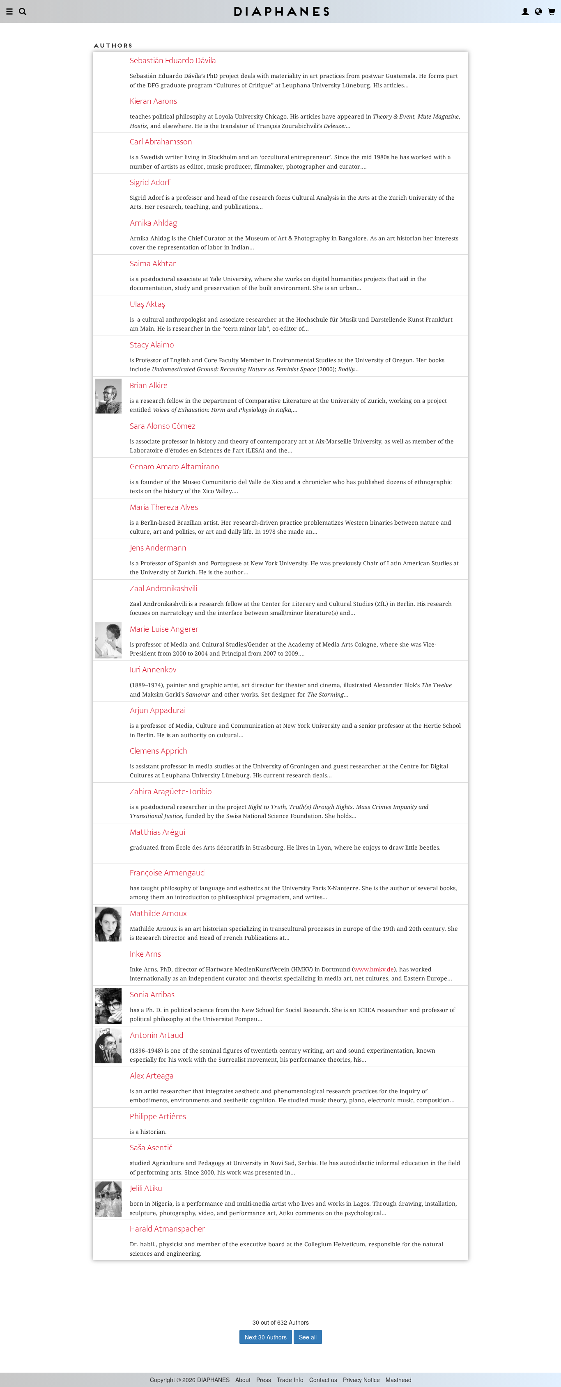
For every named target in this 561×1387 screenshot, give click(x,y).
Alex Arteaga (152, 1076)
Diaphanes (280, 11)
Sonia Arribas (152, 994)
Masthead (399, 1380)
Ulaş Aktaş (147, 304)
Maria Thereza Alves (164, 507)
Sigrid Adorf (150, 182)
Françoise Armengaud (167, 873)
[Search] (22, 11)
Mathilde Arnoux (158, 913)
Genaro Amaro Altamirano (174, 466)
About (243, 1380)
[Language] (538, 11)
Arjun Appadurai (158, 710)
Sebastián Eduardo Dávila (173, 60)
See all (308, 1337)
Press (263, 1380)
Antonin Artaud (157, 1035)
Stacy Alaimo (152, 345)
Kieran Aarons (153, 101)
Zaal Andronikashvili (163, 588)
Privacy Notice (361, 1380)
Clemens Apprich (158, 751)
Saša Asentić (151, 1147)
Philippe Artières (158, 1116)
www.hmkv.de (374, 969)
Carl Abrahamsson (161, 142)
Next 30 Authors (266, 1337)
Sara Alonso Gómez (162, 426)
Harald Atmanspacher (167, 1229)
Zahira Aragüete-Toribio (171, 791)
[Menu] (9, 11)
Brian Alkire (149, 385)
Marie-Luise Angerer (164, 629)
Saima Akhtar (153, 263)
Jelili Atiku (146, 1188)
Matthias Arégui (157, 832)
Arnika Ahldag (153, 223)
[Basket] (551, 11)
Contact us (323, 1380)
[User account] (525, 11)
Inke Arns (145, 954)
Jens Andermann (158, 548)
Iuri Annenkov (153, 670)
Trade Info (290, 1380)
